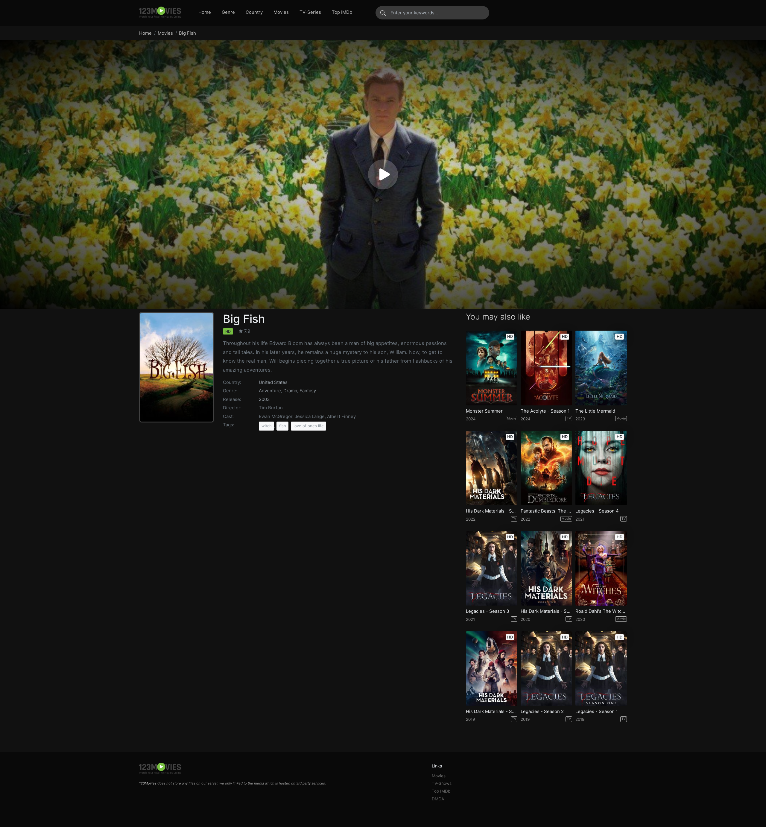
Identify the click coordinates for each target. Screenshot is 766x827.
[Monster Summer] (491, 368)
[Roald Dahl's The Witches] (601, 568)
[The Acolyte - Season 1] (546, 368)
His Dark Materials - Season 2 (546, 611)
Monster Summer (484, 411)
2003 (264, 399)
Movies (281, 12)
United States (273, 382)
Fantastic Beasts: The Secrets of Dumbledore (546, 511)
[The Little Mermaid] (601, 368)
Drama (290, 390)
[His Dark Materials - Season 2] (546, 568)
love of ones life (309, 425)
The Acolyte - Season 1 (545, 411)
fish (282, 425)
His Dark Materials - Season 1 (491, 711)
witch (267, 425)
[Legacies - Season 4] (601, 468)
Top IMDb (342, 12)
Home (204, 12)
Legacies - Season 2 (542, 711)
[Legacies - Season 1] (601, 668)
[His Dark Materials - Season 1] (491, 668)
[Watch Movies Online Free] (160, 13)
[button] (383, 174)
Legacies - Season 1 (596, 711)
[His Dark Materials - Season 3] (491, 468)
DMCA (438, 798)
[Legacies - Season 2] (546, 668)
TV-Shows (442, 783)
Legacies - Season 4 (597, 511)
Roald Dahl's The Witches (601, 611)
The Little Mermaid (595, 411)
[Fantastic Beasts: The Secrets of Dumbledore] (546, 468)
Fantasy (308, 390)
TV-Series (310, 12)
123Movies (147, 783)
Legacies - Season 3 (487, 611)
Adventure (270, 390)
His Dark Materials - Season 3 (491, 511)
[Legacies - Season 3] (491, 568)
